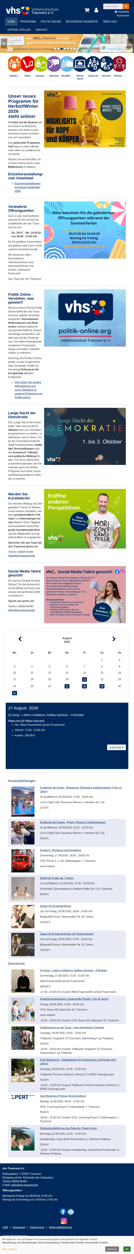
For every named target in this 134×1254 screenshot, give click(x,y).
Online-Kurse (80, 77)
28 (84, 686)
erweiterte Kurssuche (123, 13)
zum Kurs (115, 747)
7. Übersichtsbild (75, 48)
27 (67, 686)
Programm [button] (28, 21)
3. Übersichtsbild (61, 48)
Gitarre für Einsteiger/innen (55, 906)
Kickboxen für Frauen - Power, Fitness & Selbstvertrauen (73, 822)
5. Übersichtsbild (68, 48)
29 (101, 686)
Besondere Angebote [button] (82, 21)
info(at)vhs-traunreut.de (21, 610)
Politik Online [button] (51, 21)
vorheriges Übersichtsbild (4, 43)
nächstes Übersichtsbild (130, 43)
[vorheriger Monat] (14, 639)
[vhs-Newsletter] (70, 1212)
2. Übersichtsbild (58, 48)
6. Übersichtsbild (71, 48)
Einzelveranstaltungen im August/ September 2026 (28, 187)
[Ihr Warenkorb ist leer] (87, 10)
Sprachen (54, 76)
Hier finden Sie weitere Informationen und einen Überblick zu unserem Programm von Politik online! (28, 390)
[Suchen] (126, 6)
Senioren (106, 76)
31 (14, 693)
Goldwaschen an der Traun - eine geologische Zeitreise (72, 1027)
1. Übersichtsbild (55, 48)
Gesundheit (41, 76)
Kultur (28, 76)
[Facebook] (63, 1212)
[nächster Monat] (120, 639)
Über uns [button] (110, 21)
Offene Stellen (19, 29)
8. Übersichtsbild (78, 48)
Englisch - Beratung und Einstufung (60, 850)
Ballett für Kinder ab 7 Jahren (57, 878)
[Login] (96, 10)
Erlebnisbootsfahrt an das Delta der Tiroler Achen (68, 1128)
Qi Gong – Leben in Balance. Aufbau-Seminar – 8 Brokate (73, 970)
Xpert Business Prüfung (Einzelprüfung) (63, 1096)
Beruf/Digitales (68, 76)
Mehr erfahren (9, 1249)
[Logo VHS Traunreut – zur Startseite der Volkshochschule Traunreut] (35, 8)
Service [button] (41, 29)
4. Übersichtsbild (65, 48)
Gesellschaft (15, 76)
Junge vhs (93, 76)
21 (84, 679)
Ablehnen (112, 1249)
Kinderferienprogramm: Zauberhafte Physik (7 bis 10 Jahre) (74, 999)
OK (127, 1249)
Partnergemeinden (120, 76)
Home (11, 21)
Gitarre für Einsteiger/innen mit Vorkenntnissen (67, 934)
